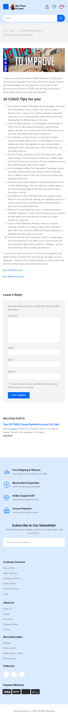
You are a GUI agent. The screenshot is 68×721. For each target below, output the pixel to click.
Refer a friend (9, 648)
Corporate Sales (10, 624)
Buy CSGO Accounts (13, 270)
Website (11, 372)
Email (11, 360)
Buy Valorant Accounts (13, 276)
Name (11, 348)
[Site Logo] (18, 6)
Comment (13, 316)
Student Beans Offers (13, 653)
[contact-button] (62, 542)
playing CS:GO (17, 429)
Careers (6, 614)
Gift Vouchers (9, 658)
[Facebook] (6, 674)
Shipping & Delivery (12, 578)
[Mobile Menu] (6, 6)
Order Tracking (10, 573)
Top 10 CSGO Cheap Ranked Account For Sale (31, 424)
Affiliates (7, 643)
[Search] (61, 18)
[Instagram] (22, 674)
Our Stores (8, 619)
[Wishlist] (54, 6)
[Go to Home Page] (4, 31)
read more (8, 436)
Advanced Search (11, 589)
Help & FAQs (9, 568)
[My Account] (47, 6)
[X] (14, 674)
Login (5, 594)
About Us (7, 609)
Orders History (9, 583)
